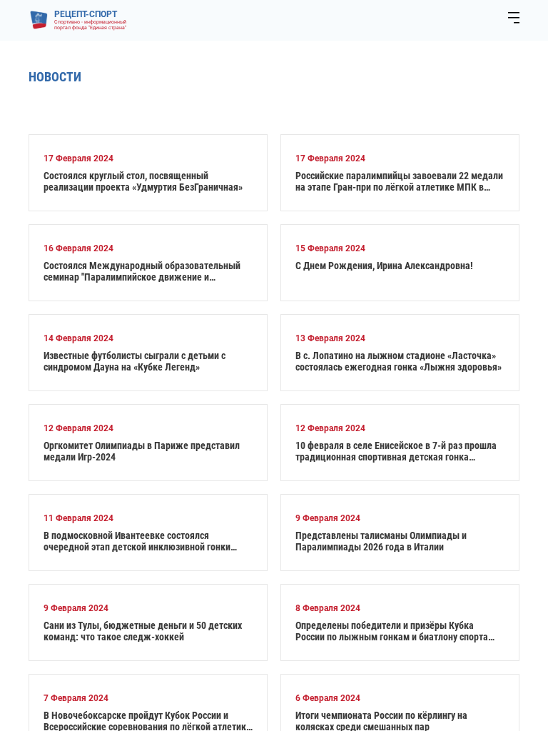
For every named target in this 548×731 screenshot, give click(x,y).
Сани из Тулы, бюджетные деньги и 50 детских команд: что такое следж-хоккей (143, 631)
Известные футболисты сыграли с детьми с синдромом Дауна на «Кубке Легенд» (134, 361)
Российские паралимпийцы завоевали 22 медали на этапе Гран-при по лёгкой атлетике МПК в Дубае (399, 181)
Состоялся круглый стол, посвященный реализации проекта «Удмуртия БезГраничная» (143, 181)
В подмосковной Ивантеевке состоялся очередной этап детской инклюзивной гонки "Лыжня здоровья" (137, 541)
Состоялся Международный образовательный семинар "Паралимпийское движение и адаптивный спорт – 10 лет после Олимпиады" (142, 271)
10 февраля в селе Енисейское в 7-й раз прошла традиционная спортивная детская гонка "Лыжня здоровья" (396, 451)
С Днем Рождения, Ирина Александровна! (384, 265)
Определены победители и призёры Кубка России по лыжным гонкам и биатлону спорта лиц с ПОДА (391, 631)
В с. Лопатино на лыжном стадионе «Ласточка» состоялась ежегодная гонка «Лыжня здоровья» (398, 361)
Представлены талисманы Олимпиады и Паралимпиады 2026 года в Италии (381, 541)
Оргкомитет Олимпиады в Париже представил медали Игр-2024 (142, 451)
